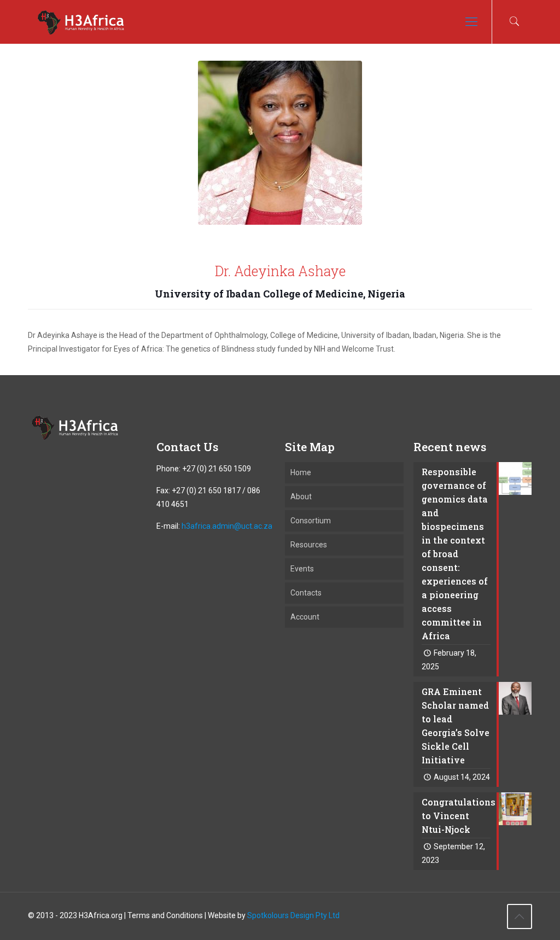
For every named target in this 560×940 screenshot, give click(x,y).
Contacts (306, 592)
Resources (308, 544)
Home (300, 472)
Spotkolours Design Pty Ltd (293, 915)
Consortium (310, 520)
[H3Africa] (80, 22)
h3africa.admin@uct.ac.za (227, 526)
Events (302, 568)
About (301, 496)
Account (304, 616)
